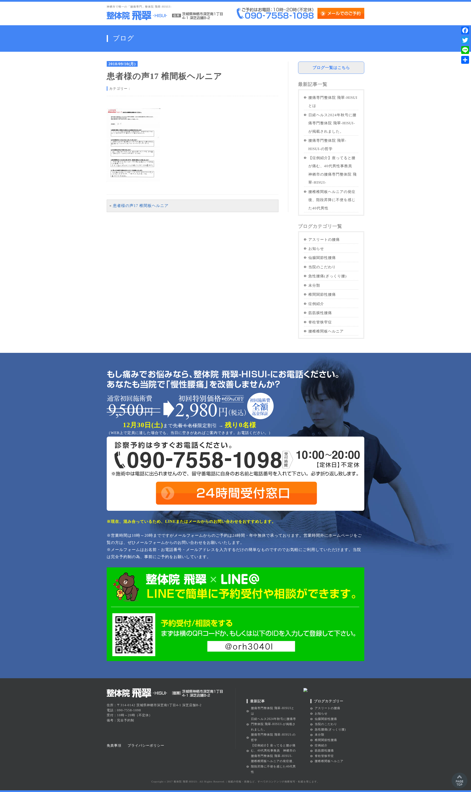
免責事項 (114, 745)
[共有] (465, 60)
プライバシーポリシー (146, 745)
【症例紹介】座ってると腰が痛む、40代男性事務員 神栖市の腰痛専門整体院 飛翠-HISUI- (332, 170)
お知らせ (316, 248)
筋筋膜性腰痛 (320, 313)
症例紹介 (316, 304)
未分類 (314, 285)
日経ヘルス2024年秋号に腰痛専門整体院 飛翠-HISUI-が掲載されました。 (332, 123)
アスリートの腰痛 (324, 239)
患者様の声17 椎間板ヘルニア (141, 206)
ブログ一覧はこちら (331, 67)
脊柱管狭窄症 (320, 322)
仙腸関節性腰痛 (322, 257)
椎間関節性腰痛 (322, 294)
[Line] (465, 50)
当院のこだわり (322, 267)
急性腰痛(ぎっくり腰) (327, 276)
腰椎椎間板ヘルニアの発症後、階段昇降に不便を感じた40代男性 (331, 200)
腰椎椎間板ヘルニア (326, 331)
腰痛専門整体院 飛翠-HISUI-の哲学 (327, 144)
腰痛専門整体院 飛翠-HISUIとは (332, 101)
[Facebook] (465, 30)
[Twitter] (465, 40)
